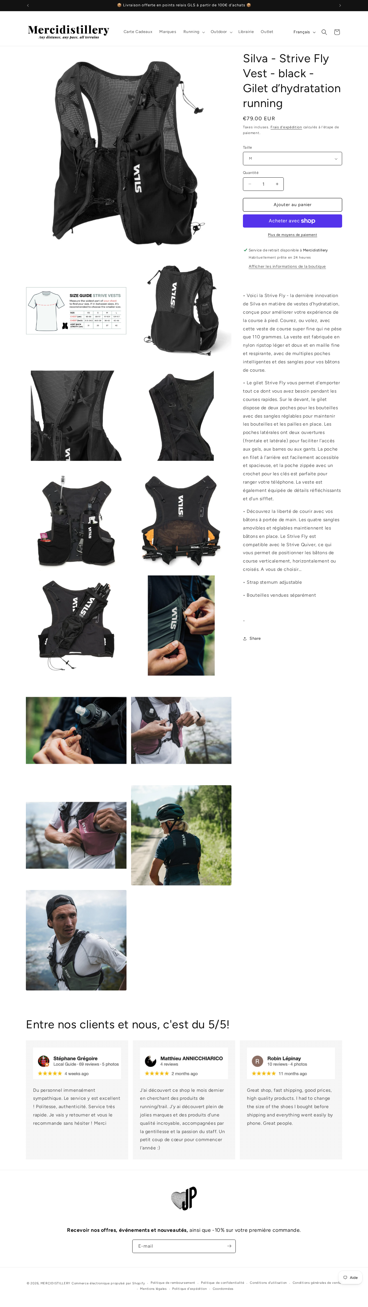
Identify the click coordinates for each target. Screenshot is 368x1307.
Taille (247, 147)
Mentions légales (153, 1289)
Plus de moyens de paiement (292, 235)
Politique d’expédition (189, 1289)
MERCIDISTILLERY (56, 1283)
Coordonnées (223, 1289)
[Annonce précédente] (28, 5)
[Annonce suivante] (340, 5)
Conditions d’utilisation (268, 1283)
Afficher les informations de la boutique (287, 266)
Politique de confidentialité (222, 1283)
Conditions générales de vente (317, 1283)
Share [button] (255, 638)
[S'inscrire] (229, 1246)
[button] (193, 32)
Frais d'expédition (286, 127)
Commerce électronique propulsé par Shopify (108, 1283)
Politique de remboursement (173, 1283)
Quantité (250, 172)
